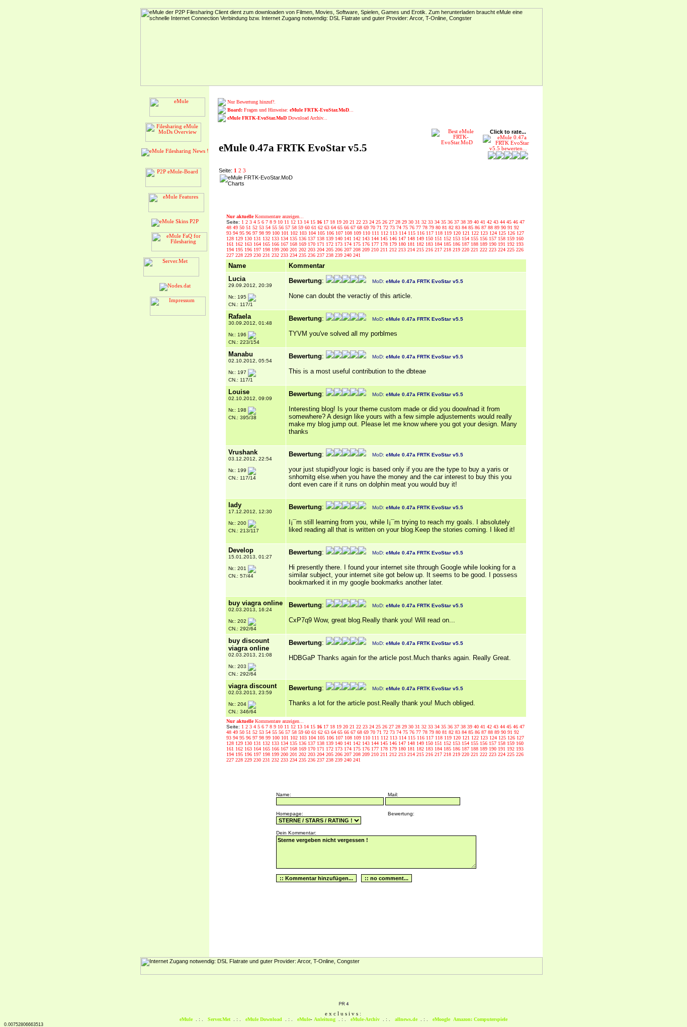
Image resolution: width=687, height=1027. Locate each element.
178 (384, 244)
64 (334, 227)
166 (276, 244)
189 (484, 244)
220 (466, 249)
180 (402, 244)
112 (385, 233)
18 (333, 222)
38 (464, 222)
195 (239, 249)
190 (493, 244)
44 (503, 222)
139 (330, 238)
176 (366, 244)
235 (303, 255)
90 (504, 227)
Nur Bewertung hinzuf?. (251, 102)
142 (357, 238)
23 (366, 222)
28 (398, 222)
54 (269, 227)
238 (330, 255)
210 (375, 249)
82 (452, 227)
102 (294, 233)
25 (379, 222)
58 (295, 227)
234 (294, 255)
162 (239, 244)
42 (490, 222)
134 (285, 238)
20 (346, 222)
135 (294, 238)
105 (321, 233)
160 (520, 238)
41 (483, 222)
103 (303, 233)
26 (385, 222)
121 (466, 233)
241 (357, 255)
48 (229, 227)
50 (242, 227)
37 (457, 222)
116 (421, 233)
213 (402, 249)
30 (411, 222)
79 (432, 227)
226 (520, 249)
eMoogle (441, 1019)
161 (230, 244)
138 (321, 238)
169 (303, 244)
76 (412, 227)
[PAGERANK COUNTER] (343, 1004)
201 (294, 249)
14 (307, 222)
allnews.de (406, 1019)
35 (444, 222)
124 (493, 233)
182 (420, 244)
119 (448, 233)
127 (520, 233)
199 (276, 249)
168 (294, 244)
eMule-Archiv (365, 1019)
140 (339, 238)
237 (321, 255)
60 (308, 227)
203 (312, 249)
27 (392, 222)
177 (375, 244)
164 (258, 244)
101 (285, 233)
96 (249, 233)
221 (475, 249)
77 (419, 227)
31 (418, 222)
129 (239, 238)
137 (312, 238)
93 (229, 233)
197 (258, 249)
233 (285, 255)
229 (248, 255)
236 (312, 255)
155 (475, 238)
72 (386, 227)
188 (475, 244)
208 (357, 249)
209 (366, 249)
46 (516, 222)
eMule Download (263, 1019)
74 (399, 227)
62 (321, 227)
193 (520, 244)
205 (330, 249)
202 (303, 249)
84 (465, 227)
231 (267, 255)
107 (340, 233)
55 (275, 227)
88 (491, 227)
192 (511, 244)
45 (509, 222)
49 (236, 227)
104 (312, 233)
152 (448, 238)
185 (448, 244)
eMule (186, 1019)
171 (321, 244)
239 (339, 255)
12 (294, 222)
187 (466, 244)
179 (393, 244)
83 (458, 227)
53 (262, 227)
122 (475, 233)
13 (300, 222)
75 (406, 227)
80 (439, 227)
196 (248, 249)
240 (348, 255)
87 (484, 227)
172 (330, 244)
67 (354, 227)
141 (348, 238)
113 (394, 233)
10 (281, 222)
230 (258, 255)
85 (471, 227)
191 (502, 244)
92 (516, 227)
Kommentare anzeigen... (265, 216)
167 (285, 244)
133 (276, 238)
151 (439, 238)
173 (339, 244)
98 (262, 233)
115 (412, 233)
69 (367, 227)
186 (457, 244)
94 (236, 233)
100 (276, 233)
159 (511, 238)
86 (478, 227)
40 (477, 222)
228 (239, 255)
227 (230, 255)
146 (393, 238)
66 (347, 227)
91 (510, 227)
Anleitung (324, 1019)
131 (258, 238)
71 (380, 227)
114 (403, 233)
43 (496, 222)
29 (405, 222)
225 (511, 249)
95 (242, 233)
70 (373, 227)
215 (420, 249)
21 (353, 222)
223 (493, 249)
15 (313, 222)
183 (430, 244)
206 (339, 249)
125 (502, 233)
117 (430, 233)
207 (348, 249)
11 (287, 222)
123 (484, 233)
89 (497, 227)
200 (285, 249)
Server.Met (219, 1019)
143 (366, 238)
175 (357, 244)
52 (255, 227)
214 (411, 249)
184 (439, 244)
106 (330, 233)
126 (512, 233)
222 (484, 249)
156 (484, 238)
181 (411, 244)
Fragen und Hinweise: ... (290, 110)
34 (438, 222)
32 (424, 222)
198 (267, 249)
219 (457, 249)
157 (493, 238)
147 (402, 238)
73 (393, 227)
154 (466, 238)
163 (248, 244)
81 (445, 227)
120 (457, 233)
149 (420, 238)
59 (301, 227)
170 (312, 244)
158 (502, 238)
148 (411, 238)
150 (430, 238)
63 (327, 227)
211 (384, 249)
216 (430, 249)
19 (339, 222)
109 (358, 233)
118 (439, 233)
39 (470, 222)
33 (431, 222)
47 (522, 222)
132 (267, 238)
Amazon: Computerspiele (480, 1019)
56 (282, 227)
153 (457, 238)
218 (448, 249)
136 (303, 238)
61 (314, 227)
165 (267, 244)
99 (269, 233)
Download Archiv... (277, 118)
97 (255, 233)
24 (372, 222)
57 (288, 227)
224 (502, 249)
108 (349, 233)
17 (326, 222)
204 (321, 249)
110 (367, 233)
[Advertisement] (371, 189)
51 (249, 227)
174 (348, 244)
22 (359, 222)
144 (375, 238)
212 (393, 249)
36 (451, 222)
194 (230, 249)
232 (276, 255)
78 (425, 227)
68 (360, 227)
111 (376, 233)
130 (248, 238)
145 (384, 238)
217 (439, 249)
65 (340, 227)
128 (230, 238)
